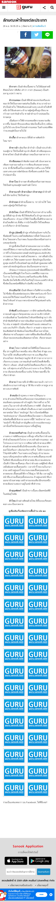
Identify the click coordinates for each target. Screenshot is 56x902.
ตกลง (41, 894)
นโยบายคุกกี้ (30, 898)
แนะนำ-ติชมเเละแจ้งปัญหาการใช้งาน (21, 872)
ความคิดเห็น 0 (39, 26)
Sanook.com (9, 2)
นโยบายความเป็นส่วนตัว (15, 898)
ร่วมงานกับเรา (43, 872)
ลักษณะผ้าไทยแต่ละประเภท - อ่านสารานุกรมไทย (25, 7)
